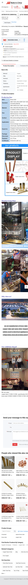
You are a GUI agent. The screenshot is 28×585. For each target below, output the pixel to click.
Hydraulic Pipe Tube (7, 567)
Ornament (4, 534)
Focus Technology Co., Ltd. (19, 578)
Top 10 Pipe (16, 570)
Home (3, 11)
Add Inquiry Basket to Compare (10, 60)
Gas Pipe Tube (19, 567)
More (3, 573)
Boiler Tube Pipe (6, 570)
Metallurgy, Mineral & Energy (12, 11)
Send (15, 444)
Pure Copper (6, 555)
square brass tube (20, 534)
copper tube (18, 537)
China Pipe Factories (8, 563)
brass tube (4, 537)
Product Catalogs (23, 531)
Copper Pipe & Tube (7, 552)
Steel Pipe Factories (20, 563)
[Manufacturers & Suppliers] (14, 2)
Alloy (16, 552)
